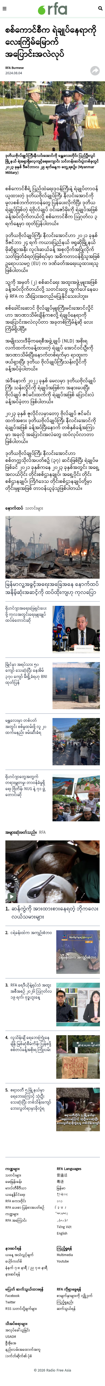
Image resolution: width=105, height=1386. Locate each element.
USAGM (10, 1337)
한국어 (62, 1195)
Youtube (63, 1262)
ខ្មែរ (62, 1208)
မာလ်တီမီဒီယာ (15, 1188)
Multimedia (65, 1255)
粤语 (60, 1182)
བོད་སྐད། (62, 1214)
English (62, 1234)
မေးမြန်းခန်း (13, 1182)
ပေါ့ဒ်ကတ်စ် (13, 1262)
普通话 (62, 1176)
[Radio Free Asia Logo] (52, 8)
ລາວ (59, 1201)
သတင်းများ (13, 1176)
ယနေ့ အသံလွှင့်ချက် (19, 1255)
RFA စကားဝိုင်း (15, 1201)
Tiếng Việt (64, 1227)
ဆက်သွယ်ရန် (66, 1309)
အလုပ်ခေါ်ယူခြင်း (17, 1331)
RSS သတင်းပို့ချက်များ (21, 1309)
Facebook (12, 1296)
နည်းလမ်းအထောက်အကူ (23, 1350)
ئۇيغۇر (62, 1221)
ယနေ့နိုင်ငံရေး (15, 1195)
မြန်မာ (61, 1188)
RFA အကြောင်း (16, 1221)
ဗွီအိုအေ (10, 1343)
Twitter (10, 1303)
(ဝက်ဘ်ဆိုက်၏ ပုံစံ (18, 1356)
